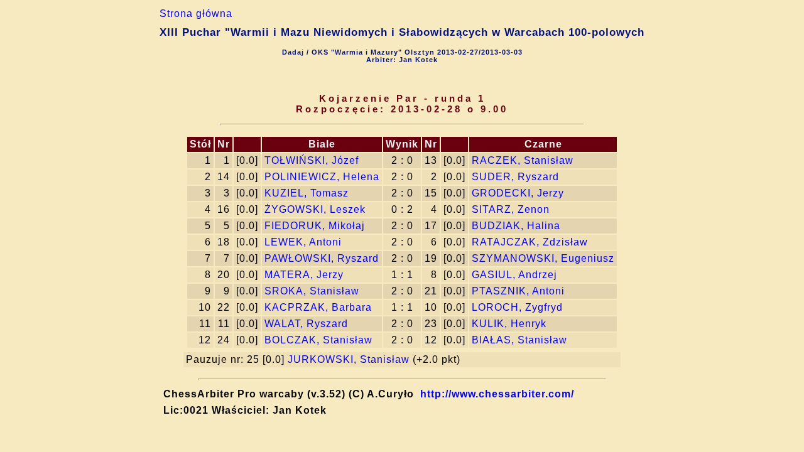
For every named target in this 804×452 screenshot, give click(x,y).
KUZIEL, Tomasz (306, 193)
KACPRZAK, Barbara (318, 307)
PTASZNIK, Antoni (518, 291)
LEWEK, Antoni (303, 242)
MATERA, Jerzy (304, 274)
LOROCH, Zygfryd (517, 307)
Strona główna (196, 13)
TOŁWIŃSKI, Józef (311, 160)
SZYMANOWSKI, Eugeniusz (543, 258)
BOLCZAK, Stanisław (318, 340)
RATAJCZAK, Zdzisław (530, 242)
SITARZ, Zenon (511, 209)
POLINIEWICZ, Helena (321, 176)
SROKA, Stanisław (311, 291)
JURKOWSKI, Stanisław (349, 359)
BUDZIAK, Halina (516, 225)
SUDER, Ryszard (515, 176)
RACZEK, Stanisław (522, 160)
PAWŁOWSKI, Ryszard (321, 258)
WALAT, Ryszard (306, 323)
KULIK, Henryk (509, 323)
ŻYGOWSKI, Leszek (315, 209)
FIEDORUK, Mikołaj (314, 225)
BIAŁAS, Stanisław (519, 340)
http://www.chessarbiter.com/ (497, 394)
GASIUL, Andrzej (514, 274)
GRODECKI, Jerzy (518, 193)
